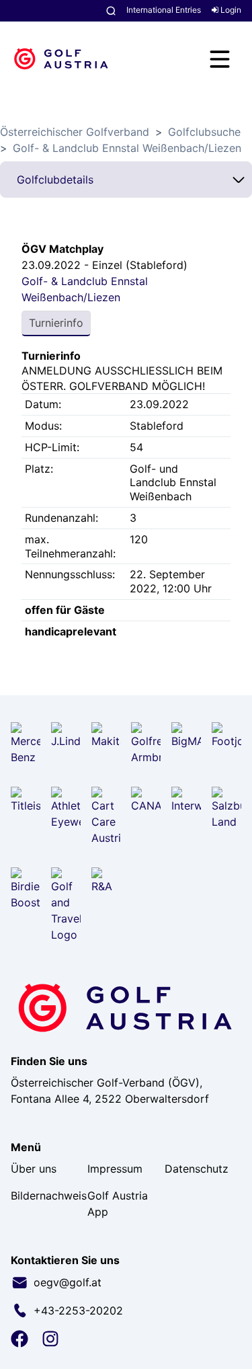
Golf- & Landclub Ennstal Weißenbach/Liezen (127, 148)
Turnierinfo (56, 322)
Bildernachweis (49, 1195)
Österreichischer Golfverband (74, 132)
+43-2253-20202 (78, 1310)
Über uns (33, 1168)
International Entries (163, 10)
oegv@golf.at (67, 1282)
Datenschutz (196, 1168)
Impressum (114, 1168)
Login (229, 10)
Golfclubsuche (204, 132)
